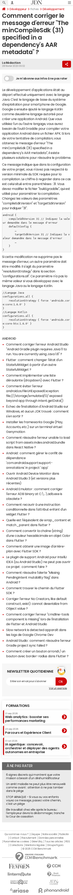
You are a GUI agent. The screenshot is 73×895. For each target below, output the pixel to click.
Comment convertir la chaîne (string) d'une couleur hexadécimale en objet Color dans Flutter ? (38, 535)
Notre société (49, 834)
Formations (17, 706)
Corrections (16, 845)
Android (9, 338)
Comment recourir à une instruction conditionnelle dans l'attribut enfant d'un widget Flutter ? (36, 509)
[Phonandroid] (53, 890)
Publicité (64, 834)
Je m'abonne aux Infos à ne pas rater (41, 78)
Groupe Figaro (55, 845)
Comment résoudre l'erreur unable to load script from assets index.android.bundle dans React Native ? (38, 442)
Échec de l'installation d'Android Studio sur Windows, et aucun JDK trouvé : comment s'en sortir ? (37, 411)
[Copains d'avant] (19, 882)
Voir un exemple (58, 688)
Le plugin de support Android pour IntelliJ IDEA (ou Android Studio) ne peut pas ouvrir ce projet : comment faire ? (38, 561)
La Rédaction (11, 62)
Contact (14, 838)
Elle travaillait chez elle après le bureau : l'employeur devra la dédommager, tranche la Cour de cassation (35, 813)
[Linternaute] (19, 874)
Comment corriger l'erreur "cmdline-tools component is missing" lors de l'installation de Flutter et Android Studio (37, 619)
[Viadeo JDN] (53, 882)
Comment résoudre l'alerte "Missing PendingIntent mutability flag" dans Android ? (33, 577)
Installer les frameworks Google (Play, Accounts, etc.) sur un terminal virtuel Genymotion (34, 426)
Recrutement (28, 838)
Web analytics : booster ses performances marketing (26, 717)
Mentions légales (35, 845)
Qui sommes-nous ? (16, 834)
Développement (53, 9)
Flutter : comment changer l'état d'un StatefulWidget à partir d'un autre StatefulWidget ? (34, 364)
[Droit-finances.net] (53, 874)
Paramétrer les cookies (16, 841)
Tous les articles (54, 841)
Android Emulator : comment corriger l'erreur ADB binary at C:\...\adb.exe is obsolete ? (34, 493)
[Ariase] (19, 890)
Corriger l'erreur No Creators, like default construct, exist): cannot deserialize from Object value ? (37, 603)
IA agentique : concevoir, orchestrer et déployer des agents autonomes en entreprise (32, 747)
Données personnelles (51, 838)
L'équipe (35, 834)
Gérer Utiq (36, 841)
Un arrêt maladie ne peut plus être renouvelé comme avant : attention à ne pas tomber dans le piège (36, 787)
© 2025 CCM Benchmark (36, 849)
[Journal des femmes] (19, 866)
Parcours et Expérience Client (28, 731)
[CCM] (53, 866)
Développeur (18, 9)
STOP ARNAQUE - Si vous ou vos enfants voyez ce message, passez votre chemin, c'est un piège (33, 800)
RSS (67, 841)
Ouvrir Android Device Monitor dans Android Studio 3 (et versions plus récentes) (32, 478)
